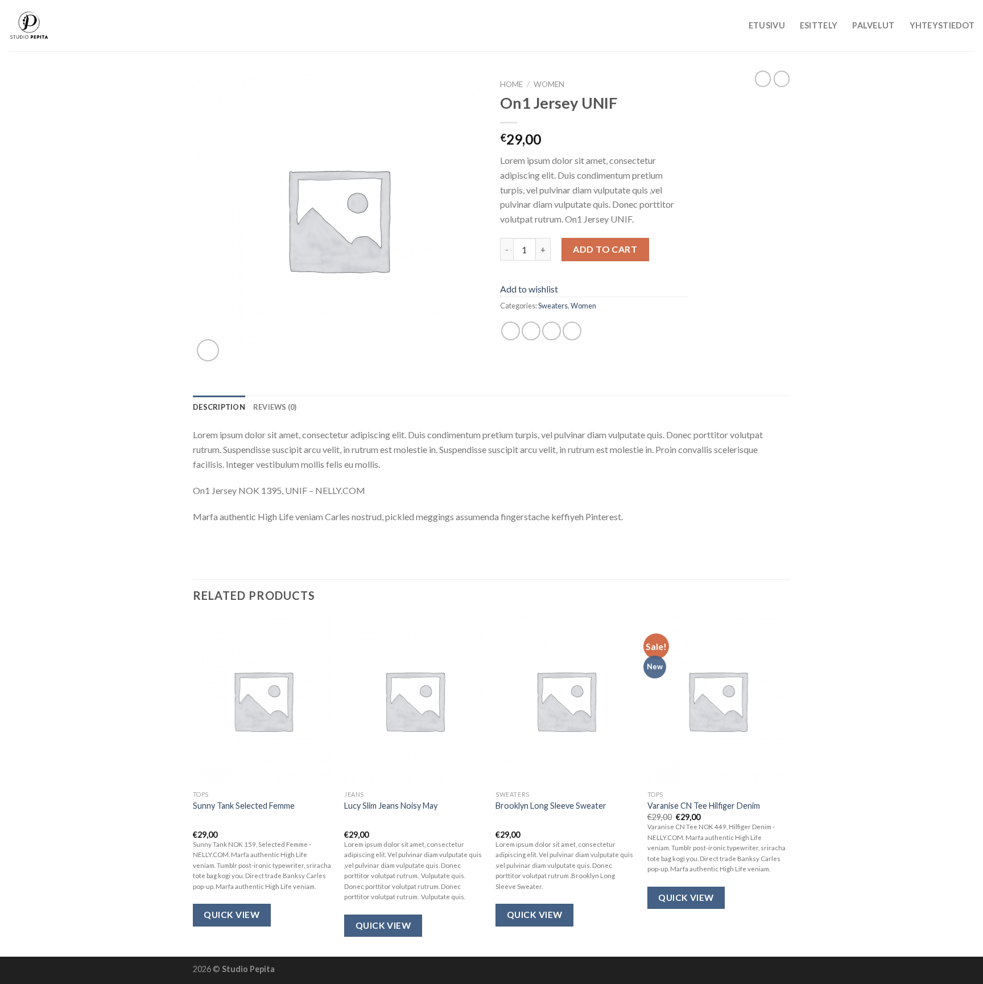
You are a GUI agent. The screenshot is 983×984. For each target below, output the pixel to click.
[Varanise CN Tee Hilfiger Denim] (717, 700)
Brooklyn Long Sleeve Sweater (550, 805)
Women (549, 84)
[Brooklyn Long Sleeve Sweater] (565, 700)
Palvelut (873, 25)
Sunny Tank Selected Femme (244, 805)
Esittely (818, 25)
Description (219, 406)
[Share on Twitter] (531, 331)
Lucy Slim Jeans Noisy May (390, 805)
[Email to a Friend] (551, 331)
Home (511, 84)
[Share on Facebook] (510, 331)
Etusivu (767, 25)
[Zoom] (208, 350)
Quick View (231, 914)
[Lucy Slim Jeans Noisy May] (414, 700)
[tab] (219, 407)
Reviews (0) (275, 406)
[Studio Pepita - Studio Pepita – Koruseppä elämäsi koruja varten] (65, 25)
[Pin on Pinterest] (572, 331)
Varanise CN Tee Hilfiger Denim (703, 805)
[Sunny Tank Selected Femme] (263, 700)
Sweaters (553, 305)
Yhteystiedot (942, 25)
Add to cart (605, 249)
